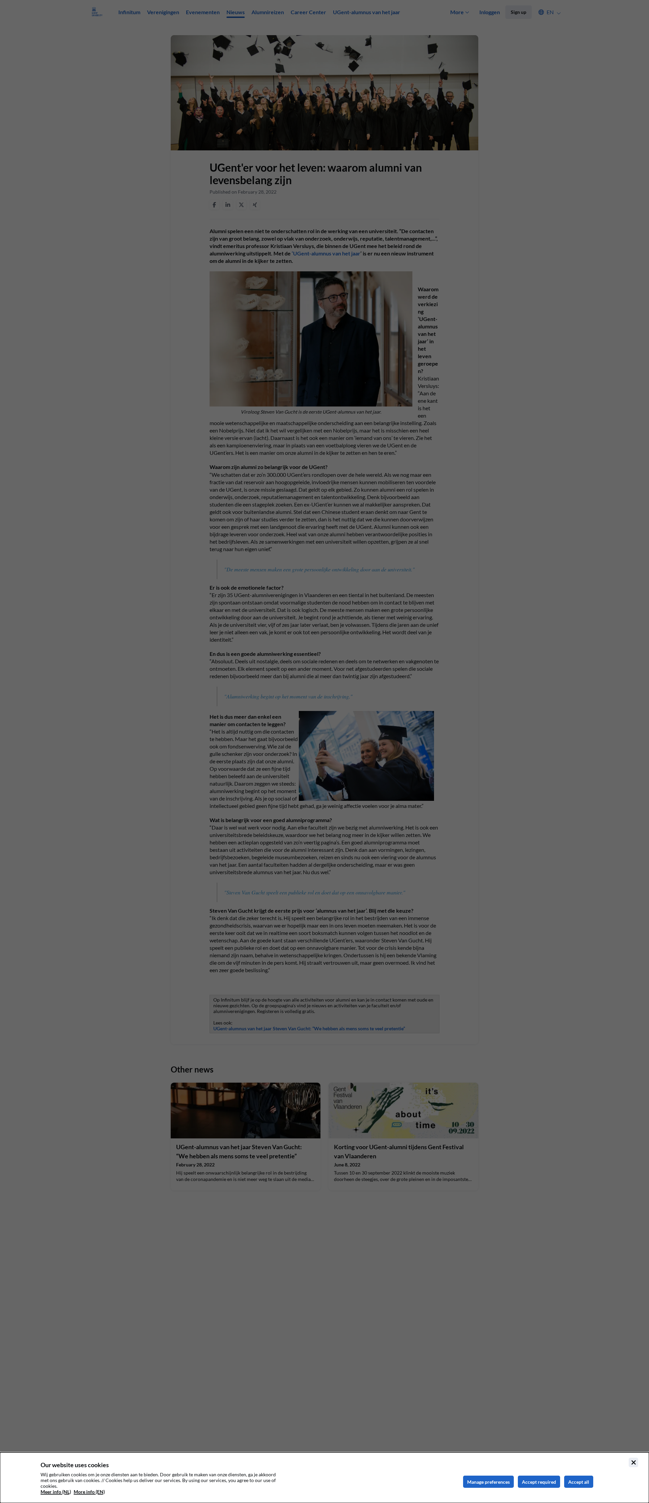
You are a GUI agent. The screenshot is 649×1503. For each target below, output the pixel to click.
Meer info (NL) (56, 1492)
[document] (324, 1477)
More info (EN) (89, 1492)
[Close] (633, 1462)
